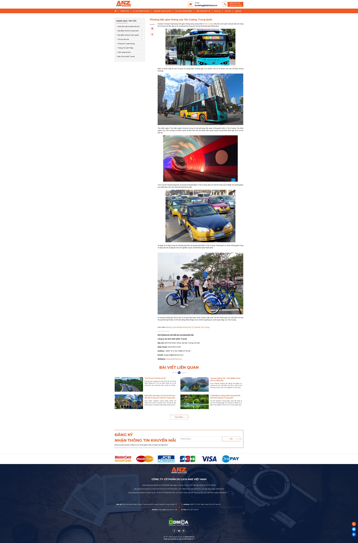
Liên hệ (238, 11)
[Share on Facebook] (152, 34)
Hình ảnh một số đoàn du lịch (129, 26)
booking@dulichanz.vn (206, 5)
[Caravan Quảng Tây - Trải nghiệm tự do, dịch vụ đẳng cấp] (194, 384)
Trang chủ (116, 11)
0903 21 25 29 (235, 3)
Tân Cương (209, 24)
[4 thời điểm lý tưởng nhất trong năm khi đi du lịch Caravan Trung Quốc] (194, 401)
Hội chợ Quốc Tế (203, 11)
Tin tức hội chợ (123, 39)
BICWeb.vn (189, 539)
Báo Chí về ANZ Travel (126, 56)
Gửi (231, 439)
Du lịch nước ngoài (141, 11)
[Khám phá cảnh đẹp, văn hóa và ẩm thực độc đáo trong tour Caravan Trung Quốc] (129, 401)
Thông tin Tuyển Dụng (126, 44)
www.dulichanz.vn (174, 359)
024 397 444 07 (192, 510)
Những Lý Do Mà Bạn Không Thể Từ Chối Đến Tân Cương (187, 327)
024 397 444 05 (215, 504)
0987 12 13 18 (195, 504)
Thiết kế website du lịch (172, 539)
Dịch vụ (217, 11)
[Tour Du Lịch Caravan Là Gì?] (129, 384)
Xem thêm (179, 417)
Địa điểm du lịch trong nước (128, 31)
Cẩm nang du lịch (124, 52)
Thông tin (124, 11)
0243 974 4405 (235, 5)
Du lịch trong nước (183, 11)
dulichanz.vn (189, 537)
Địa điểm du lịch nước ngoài (128, 35)
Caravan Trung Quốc (162, 11)
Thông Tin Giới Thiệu (125, 48)
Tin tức (228, 11)
